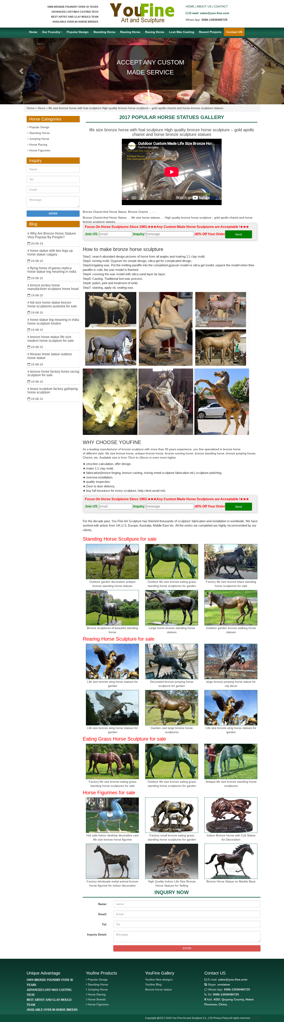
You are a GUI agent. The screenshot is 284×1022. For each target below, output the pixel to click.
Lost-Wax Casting (181, 32)
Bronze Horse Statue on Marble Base (231, 881)
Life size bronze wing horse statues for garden (112, 683)
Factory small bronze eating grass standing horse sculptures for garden (172, 837)
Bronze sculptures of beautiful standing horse (112, 630)
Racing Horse (154, 32)
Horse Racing (37, 144)
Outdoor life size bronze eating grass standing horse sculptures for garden (172, 584)
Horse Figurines (39, 150)
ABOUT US (204, 6)
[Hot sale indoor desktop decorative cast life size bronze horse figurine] (112, 815)
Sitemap (256, 1018)
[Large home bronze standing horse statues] (171, 607)
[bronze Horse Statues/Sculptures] (142, 13)
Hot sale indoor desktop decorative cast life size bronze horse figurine (112, 837)
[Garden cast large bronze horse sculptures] (171, 707)
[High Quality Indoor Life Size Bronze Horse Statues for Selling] (171, 861)
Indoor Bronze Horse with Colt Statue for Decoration (231, 837)
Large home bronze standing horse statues (172, 630)
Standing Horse (104, 32)
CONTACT (221, 6)
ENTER (187, 948)
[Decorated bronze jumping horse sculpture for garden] (171, 661)
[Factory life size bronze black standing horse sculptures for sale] (230, 561)
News (41, 108)
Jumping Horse (38, 138)
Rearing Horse (130, 32)
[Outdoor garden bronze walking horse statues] (230, 607)
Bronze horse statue (158, 989)
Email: (102, 914)
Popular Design (78, 32)
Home (33, 32)
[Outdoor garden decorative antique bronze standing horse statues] (112, 561)
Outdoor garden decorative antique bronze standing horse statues (112, 584)
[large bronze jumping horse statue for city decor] (230, 661)
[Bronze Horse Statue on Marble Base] (230, 861)
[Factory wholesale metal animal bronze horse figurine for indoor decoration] (112, 861)
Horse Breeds (97, 999)
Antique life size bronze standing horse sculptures (231, 783)
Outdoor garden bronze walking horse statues (231, 630)
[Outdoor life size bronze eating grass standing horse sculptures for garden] (171, 561)
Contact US (234, 32)
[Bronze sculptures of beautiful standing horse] (112, 607)
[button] (21, 71)
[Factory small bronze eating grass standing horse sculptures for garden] (171, 815)
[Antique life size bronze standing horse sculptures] (230, 761)
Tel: (104, 924)
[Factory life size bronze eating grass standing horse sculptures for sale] (112, 761)
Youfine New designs (159, 979)
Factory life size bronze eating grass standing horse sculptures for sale (112, 783)
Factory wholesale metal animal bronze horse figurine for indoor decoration (112, 883)
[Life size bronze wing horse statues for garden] (112, 661)
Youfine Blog (153, 984)
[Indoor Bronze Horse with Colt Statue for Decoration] (230, 815)
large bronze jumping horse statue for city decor (231, 683)
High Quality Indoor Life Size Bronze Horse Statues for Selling (172, 883)
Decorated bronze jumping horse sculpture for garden (171, 683)
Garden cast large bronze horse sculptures (172, 730)
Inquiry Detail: (97, 934)
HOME (190, 6)
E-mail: (227, 979)
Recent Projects (210, 32)
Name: (102, 904)
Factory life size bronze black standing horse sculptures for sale (231, 584)
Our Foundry (51, 32)
